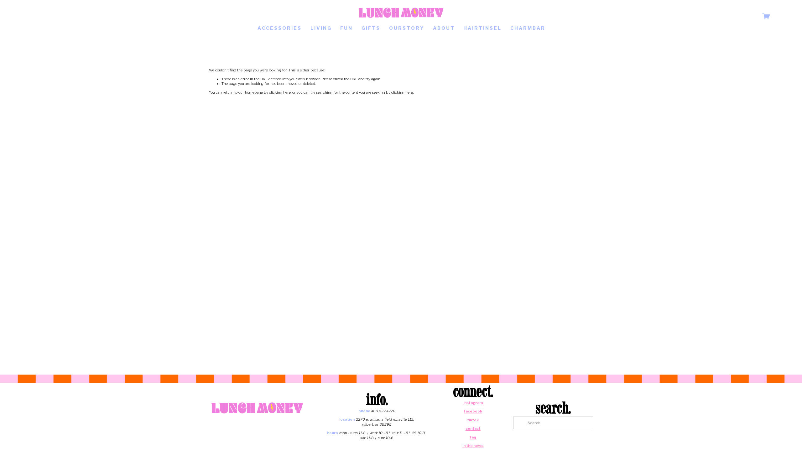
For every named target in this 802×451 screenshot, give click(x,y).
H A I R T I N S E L (482, 28)
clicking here (280, 92)
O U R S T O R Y (406, 28)
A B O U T (443, 28)
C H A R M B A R (527, 28)
